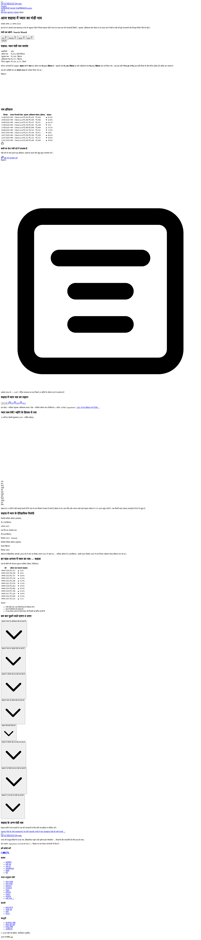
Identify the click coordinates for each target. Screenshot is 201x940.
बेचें (22, 8)
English (4, 6)
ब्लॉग (24, 8)
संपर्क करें (9, 910)
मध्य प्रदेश (9, 884)
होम (2, 12)
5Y (12, 403)
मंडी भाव (9, 8)
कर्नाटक (8, 896)
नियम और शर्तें (10, 925)
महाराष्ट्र (10, 12)
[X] (8, 853)
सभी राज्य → (10, 898)
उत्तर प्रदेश (9, 882)
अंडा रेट (15, 8)
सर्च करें (4, 41)
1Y (3, 403)
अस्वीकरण (9, 929)
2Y (6, 403)
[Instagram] (6, 853)
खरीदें (19, 8)
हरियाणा (8, 892)
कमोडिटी (4, 8)
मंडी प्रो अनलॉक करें (11, 158)
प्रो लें (3, 10)
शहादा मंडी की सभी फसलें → (55, 832)
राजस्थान (9, 888)
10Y (18, 403)
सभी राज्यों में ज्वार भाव (38, 832)
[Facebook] (4, 853)
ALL (24, 403)
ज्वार (5, 12)
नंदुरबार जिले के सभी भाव (9, 832)
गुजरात (8, 894)
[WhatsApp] (2, 853)
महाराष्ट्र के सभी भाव (24, 832)
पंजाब (7, 890)
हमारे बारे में (9, 907)
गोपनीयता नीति (10, 923)
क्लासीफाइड (10, 869)
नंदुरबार (16, 12)
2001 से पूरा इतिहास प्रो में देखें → (88, 407)
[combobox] (4, 38)
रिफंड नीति (9, 927)
